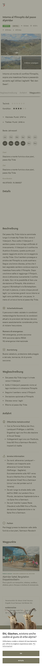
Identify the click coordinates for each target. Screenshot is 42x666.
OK (21, 653)
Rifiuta (21, 660)
